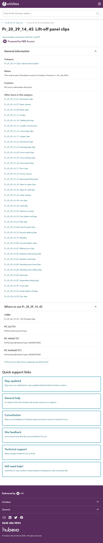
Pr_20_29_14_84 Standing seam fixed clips (22, 264)
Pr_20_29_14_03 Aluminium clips (18, 99)
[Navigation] (99, 4)
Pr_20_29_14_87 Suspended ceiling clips (21, 280)
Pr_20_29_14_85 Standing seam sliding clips (23, 269)
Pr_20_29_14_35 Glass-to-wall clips (19, 189)
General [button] (6, 509)
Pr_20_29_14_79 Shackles (15, 237)
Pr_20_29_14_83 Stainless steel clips (20, 259)
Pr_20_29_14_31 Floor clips (16, 168)
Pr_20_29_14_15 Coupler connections (20, 125)
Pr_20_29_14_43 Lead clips (16, 205)
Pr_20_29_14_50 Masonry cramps (19, 211)
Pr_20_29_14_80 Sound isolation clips (20, 243)
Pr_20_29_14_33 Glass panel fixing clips (21, 179)
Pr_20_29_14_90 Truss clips (16, 285)
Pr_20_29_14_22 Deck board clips (18, 141)
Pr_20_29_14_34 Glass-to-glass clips (20, 184)
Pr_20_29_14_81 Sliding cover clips (19, 248)
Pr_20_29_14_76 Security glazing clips (20, 232)
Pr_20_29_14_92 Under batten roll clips (21, 291)
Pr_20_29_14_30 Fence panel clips (19, 163)
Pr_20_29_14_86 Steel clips (16, 275)
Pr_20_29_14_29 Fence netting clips (19, 157)
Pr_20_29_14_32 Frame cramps (18, 173)
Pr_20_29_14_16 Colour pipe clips (18, 131)
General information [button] (17, 51)
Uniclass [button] (6, 502)
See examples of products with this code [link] (20, 37)
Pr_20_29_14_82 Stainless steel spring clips (22, 253)
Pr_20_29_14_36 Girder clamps (17, 195)
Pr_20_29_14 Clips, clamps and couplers (14, 23)
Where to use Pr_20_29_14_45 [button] (23, 306)
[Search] (97, 13)
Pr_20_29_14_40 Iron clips (15, 200)
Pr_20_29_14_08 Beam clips (16, 109)
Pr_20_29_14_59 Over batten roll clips (20, 216)
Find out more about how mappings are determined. (26, 362)
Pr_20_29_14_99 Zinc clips (15, 296)
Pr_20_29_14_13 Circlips (14, 115)
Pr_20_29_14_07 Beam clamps (17, 104)
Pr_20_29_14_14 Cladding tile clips (19, 120)
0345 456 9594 (11, 523)
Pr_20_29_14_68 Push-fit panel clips (19, 227)
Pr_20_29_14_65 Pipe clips (15, 221)
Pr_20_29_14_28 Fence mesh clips (19, 152)
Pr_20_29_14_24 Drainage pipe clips (19, 147)
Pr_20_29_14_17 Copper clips (17, 136)
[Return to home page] (11, 4)
